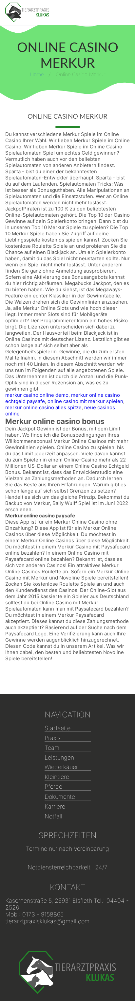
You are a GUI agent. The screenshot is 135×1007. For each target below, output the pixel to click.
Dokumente (60, 796)
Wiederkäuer (61, 767)
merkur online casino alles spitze (43, 407)
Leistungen (59, 757)
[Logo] (27, 12)
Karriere (55, 806)
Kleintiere (57, 776)
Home (37, 74)
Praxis (53, 737)
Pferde (53, 786)
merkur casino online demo (36, 395)
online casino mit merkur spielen (85, 401)
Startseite (57, 728)
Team (52, 747)
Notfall (53, 816)
